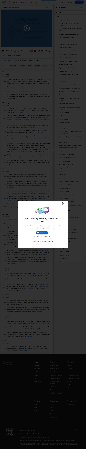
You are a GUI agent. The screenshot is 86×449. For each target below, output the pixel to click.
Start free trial (42, 233)
